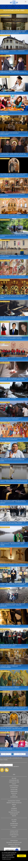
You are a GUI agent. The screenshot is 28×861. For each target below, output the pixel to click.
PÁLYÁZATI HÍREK (14, 789)
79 (12, 754)
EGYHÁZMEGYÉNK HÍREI (17, 758)
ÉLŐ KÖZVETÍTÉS (14, 825)
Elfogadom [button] (21, 855)
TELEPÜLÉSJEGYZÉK (14, 814)
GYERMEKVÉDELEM (14, 846)
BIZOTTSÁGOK (14, 810)
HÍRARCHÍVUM (14, 793)
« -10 (2, 754)
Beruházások (24, 850)
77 (8, 754)
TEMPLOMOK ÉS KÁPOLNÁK (14, 812)
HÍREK (10, 758)
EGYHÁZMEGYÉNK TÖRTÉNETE (14, 801)
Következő (20, 754)
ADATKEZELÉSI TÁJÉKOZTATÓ (14, 844)
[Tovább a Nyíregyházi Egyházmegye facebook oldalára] (2, 770)
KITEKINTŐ (14, 784)
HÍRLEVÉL (14, 795)
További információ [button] (6, 858)
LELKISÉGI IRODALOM (14, 835)
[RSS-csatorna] (7, 770)
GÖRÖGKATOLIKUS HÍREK (14, 782)
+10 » (24, 754)
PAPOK (14, 806)
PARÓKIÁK (14, 804)
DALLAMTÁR (14, 819)
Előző (5, 754)
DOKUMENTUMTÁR (14, 823)
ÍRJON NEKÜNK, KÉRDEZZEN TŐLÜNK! (14, 842)
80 (14, 754)
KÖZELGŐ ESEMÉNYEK (14, 786)
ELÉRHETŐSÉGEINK (14, 840)
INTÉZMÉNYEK (14, 808)
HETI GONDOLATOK (14, 833)
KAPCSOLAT (14, 836)
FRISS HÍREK (14, 778)
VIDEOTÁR (14, 821)
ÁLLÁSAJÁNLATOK (14, 787)
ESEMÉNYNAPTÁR (14, 791)
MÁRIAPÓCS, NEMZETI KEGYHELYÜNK (14, 802)
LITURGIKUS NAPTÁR (14, 831)
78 (10, 754)
